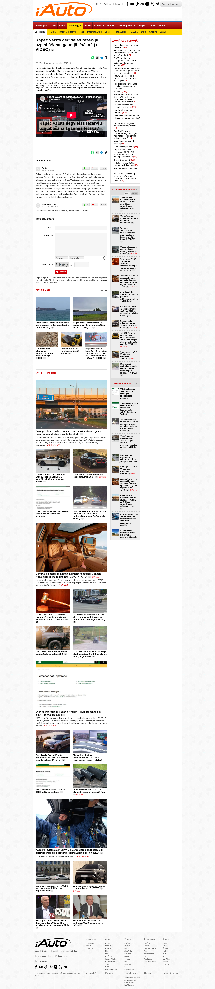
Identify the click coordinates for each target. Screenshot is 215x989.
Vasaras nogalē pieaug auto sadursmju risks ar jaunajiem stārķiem (128, 458)
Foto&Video (148, 959)
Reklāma (108, 4)
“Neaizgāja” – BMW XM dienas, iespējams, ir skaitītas (88, 475)
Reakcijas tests (129, 969)
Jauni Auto (89, 946)
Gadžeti (146, 964)
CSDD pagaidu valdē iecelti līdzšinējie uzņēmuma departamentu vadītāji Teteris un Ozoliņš (129, 408)
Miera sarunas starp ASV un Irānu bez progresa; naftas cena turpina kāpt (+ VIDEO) (52, 325)
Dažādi (146, 967)
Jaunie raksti (121, 383)
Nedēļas (134, 193)
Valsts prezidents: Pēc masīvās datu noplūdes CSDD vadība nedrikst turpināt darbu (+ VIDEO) (52, 922)
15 (37, 622)
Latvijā (107, 943)
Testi (107, 964)
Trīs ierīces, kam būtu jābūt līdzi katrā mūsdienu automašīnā (51, 652)
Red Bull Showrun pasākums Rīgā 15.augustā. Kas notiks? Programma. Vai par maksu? (127, 134)
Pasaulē (108, 946)
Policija (126, 948)
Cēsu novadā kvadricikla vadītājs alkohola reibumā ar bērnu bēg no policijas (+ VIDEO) (90, 654)
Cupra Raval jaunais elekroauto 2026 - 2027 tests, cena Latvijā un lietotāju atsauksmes (125, 153)
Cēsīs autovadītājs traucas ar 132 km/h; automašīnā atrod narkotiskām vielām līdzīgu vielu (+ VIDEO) (90, 515)
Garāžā (127, 956)
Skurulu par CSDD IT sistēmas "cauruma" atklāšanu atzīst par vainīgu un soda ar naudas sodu (52, 617)
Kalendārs (166, 964)
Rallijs (165, 943)
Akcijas (147, 973)
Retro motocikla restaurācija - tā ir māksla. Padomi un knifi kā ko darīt (127, 52)
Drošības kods (47, 264)
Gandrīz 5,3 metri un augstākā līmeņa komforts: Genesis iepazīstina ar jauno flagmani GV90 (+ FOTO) (68, 575)
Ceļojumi (127, 959)
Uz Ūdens (108, 956)
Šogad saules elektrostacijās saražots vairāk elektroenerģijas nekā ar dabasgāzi (89, 325)
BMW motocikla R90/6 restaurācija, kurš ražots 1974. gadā (125, 78)
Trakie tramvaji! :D (125, 160)
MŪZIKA (120, 91)
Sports (166, 939)
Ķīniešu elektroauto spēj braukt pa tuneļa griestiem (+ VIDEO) (128, 250)
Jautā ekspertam (171, 973)
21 (37, 928)
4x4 (164, 951)
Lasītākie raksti (123, 189)
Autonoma (89, 948)
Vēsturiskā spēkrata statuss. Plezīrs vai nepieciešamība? (127, 117)
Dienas (127, 193)
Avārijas (127, 946)
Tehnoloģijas (149, 939)
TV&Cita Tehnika (150, 961)
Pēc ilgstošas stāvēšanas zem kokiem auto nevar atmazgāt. (125, 86)
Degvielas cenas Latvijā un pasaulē (126, 46)
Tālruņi (146, 946)
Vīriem (127, 939)
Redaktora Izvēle (111, 969)
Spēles (146, 956)
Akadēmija (128, 951)
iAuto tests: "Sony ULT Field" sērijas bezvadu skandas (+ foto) (89, 790)
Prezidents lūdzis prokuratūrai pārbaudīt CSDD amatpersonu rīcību (88, 922)
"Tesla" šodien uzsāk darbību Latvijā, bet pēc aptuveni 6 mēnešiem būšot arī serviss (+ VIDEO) (50, 478)
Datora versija (41, 961)
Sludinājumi (91, 939)
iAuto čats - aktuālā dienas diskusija (126, 142)
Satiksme (127, 954)
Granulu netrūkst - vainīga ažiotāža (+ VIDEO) (70, 350)
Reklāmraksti (110, 967)
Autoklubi (127, 964)
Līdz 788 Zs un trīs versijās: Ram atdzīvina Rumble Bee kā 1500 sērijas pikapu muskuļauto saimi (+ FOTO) (128, 338)
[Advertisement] (161, 82)
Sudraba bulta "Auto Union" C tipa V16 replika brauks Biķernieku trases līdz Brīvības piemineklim (126, 98)
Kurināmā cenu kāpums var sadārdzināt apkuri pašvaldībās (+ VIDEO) (45, 353)
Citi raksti (43, 290)
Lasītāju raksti (129, 985)
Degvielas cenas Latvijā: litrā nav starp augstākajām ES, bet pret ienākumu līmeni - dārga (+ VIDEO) (96, 353)
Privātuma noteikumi (44, 956)
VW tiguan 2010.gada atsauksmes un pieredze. (125, 125)
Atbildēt (103, 168)
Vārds (50, 228)
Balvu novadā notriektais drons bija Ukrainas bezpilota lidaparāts (128, 533)
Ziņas (108, 939)
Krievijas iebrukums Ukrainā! (123, 111)
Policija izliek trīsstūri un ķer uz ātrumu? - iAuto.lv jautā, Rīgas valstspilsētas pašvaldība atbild (69, 432)
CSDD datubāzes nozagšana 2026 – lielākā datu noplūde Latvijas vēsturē (125, 61)
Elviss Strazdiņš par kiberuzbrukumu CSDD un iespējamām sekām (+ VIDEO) (87, 757)
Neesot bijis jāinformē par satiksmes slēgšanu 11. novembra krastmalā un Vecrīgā (125, 177)
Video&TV (91, 973)
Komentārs (48, 235)
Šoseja (165, 948)
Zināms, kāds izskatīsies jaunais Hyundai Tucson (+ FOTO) (89, 887)
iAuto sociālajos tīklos (126, 146)
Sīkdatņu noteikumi (63, 956)
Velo (106, 954)
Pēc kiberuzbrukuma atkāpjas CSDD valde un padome (50, 790)
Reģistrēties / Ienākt (171, 4)
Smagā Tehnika (110, 959)
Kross (165, 946)
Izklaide (108, 948)
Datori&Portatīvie (150, 948)
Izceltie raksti (46, 373)
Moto (107, 951)
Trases (165, 961)
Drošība (127, 943)
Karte (126, 967)
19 (81, 434)
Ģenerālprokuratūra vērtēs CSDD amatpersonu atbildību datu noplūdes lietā (52, 888)
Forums (109, 973)
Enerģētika (147, 943)
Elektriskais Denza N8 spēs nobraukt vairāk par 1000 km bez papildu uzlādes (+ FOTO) (52, 757)
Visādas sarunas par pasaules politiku (125, 106)
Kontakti (119, 4)
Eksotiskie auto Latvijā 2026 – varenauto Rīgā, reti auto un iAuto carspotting (127, 70)
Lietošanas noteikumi (69, 951)
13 (65, 654)
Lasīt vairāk (53, 445)
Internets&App (149, 954)
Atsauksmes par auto (132, 977)
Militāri (126, 961)
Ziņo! (98, 4)
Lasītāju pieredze (132, 973)
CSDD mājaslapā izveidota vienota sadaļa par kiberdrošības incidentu (53, 513)
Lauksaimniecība (111, 961)
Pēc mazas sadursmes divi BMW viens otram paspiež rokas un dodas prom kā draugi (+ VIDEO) (89, 617)
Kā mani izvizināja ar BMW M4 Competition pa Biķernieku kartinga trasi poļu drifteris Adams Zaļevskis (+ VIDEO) (69, 851)
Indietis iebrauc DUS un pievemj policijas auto (126, 164)
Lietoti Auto (90, 943)
